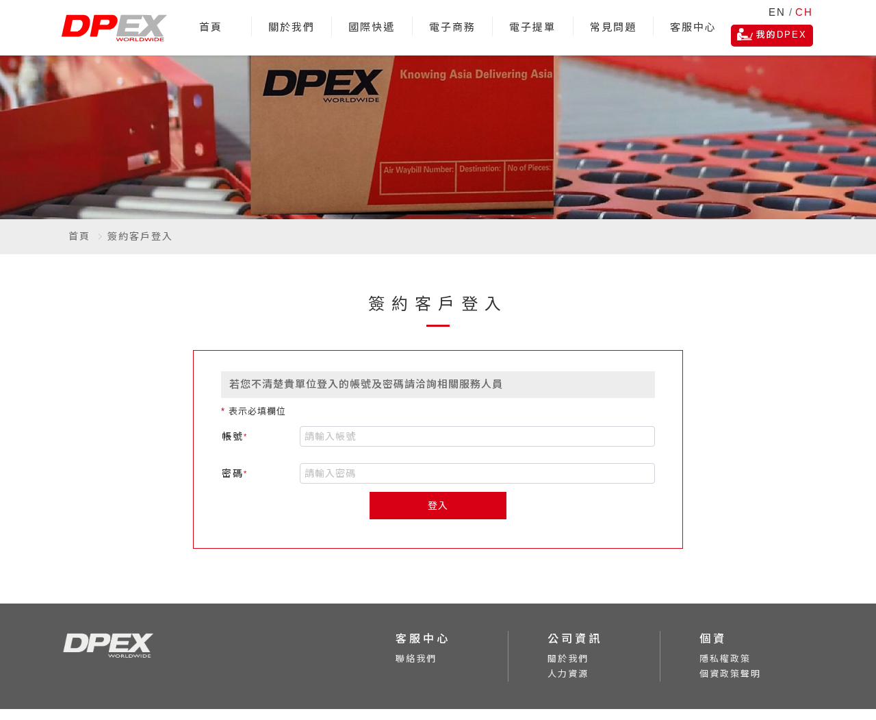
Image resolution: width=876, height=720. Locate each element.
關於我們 (291, 27)
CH (804, 12)
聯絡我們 (416, 659)
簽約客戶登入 (140, 236)
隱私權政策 (725, 659)
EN (777, 12)
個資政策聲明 (730, 674)
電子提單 (532, 27)
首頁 (210, 27)
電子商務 (452, 27)
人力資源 (568, 674)
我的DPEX (781, 34)
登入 (438, 505)
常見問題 (613, 27)
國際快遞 (371, 27)
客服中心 (693, 27)
